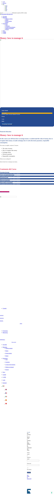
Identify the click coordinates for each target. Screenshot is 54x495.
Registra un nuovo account (29, 491)
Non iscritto (4, 113)
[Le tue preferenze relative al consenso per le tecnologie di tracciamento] (51, 492)
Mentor (6, 350)
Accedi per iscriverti (7, 124)
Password (29, 463)
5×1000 (4, 377)
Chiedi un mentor (9, 348)
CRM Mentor (2, 339)
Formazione (5, 358)
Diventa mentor (8, 353)
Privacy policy (14, 342)
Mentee (6, 355)
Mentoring (5, 332)
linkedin (1, 320)
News (4, 372)
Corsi (6, 359)
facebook (1, 315)
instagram (2, 318)
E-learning (5, 330)
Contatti (4, 308)
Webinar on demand (9, 367)
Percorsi (7, 369)
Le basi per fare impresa (10, 364)
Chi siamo (5, 344)
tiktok (21, 323)
